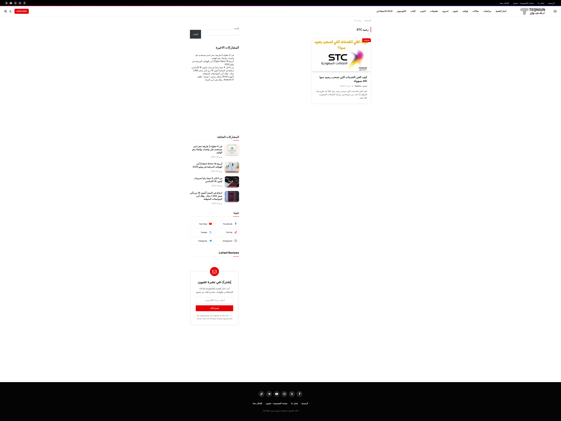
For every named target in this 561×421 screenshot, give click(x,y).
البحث (236, 28)
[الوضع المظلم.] (10, 11)
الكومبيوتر (401, 11)
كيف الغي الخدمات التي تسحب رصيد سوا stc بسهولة (343, 79)
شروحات (366, 40)
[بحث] (5, 11)
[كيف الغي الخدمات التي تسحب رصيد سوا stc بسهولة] (341, 55)
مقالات (475, 11)
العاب (412, 11)
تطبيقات (434, 11)
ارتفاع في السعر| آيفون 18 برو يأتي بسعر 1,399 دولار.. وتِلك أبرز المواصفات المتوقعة (206, 195)
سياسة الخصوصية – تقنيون (523, 3)
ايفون (455, 11)
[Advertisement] (214, 108)
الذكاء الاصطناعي (384, 11)
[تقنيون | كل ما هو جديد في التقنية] (533, 11)
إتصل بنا (541, 3)
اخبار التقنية (501, 11)
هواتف (465, 11)
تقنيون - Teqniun (361, 86)
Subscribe (22, 11)
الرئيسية (551, 3)
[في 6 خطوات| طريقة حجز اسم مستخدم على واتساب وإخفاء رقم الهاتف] (232, 149)
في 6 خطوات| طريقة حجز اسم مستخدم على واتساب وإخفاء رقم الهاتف (207, 149)
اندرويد (445, 11)
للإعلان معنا (504, 3)
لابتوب (423, 11)
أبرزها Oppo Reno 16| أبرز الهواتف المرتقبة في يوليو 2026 (207, 165)
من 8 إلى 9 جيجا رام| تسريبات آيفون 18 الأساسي (212, 67)
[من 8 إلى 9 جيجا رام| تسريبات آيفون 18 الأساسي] (232, 181)
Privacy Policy (216, 319)
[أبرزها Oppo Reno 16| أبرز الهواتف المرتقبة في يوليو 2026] (232, 167)
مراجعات (487, 11)
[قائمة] (555, 11)
